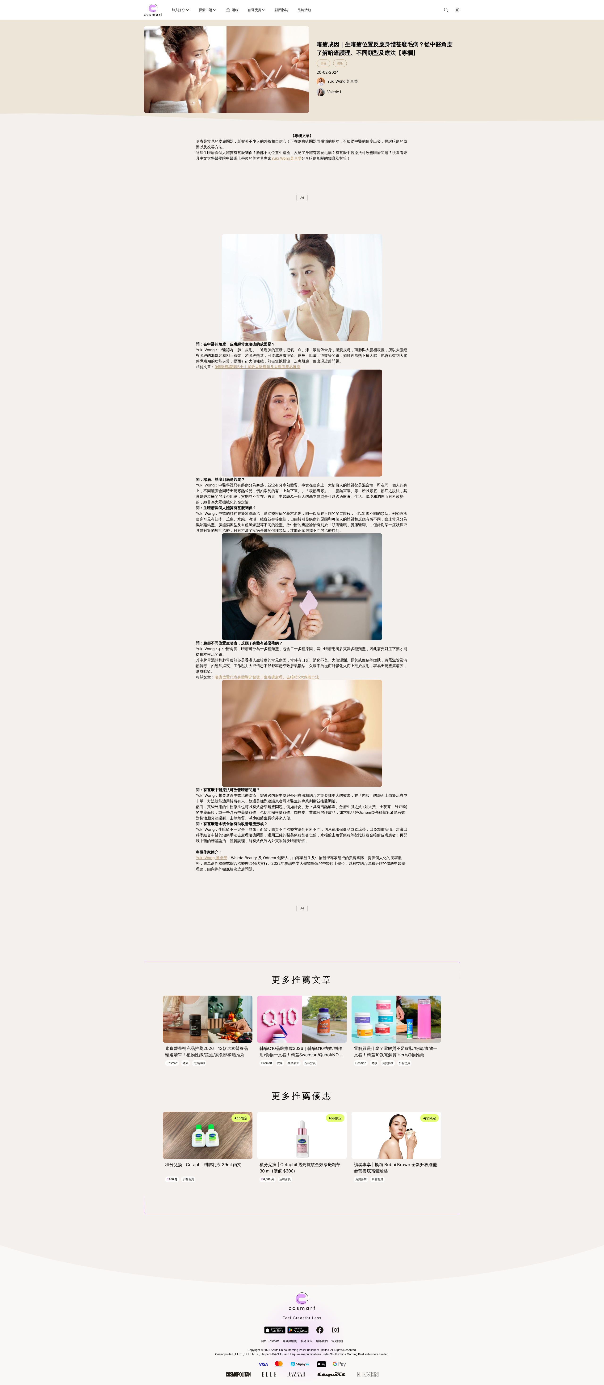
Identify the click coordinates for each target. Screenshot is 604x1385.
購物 (235, 10)
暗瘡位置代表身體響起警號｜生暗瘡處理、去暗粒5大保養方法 (267, 677)
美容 (323, 63)
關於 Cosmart (270, 1341)
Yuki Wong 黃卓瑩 (211, 857)
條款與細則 (290, 1341)
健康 (340, 63)
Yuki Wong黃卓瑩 (286, 158)
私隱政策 (306, 1341)
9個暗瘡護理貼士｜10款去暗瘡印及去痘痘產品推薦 (257, 366)
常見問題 (337, 1341)
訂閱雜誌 (281, 10)
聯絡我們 (322, 1341)
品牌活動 (304, 10)
